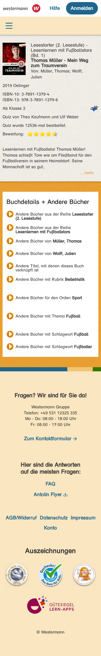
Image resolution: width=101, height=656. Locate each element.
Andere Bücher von (49, 241)
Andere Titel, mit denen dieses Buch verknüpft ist (50, 266)
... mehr (87, 172)
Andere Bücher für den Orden (49, 297)
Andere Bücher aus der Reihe (54, 215)
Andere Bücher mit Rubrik (50, 279)
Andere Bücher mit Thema (48, 316)
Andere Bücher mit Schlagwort (52, 334)
